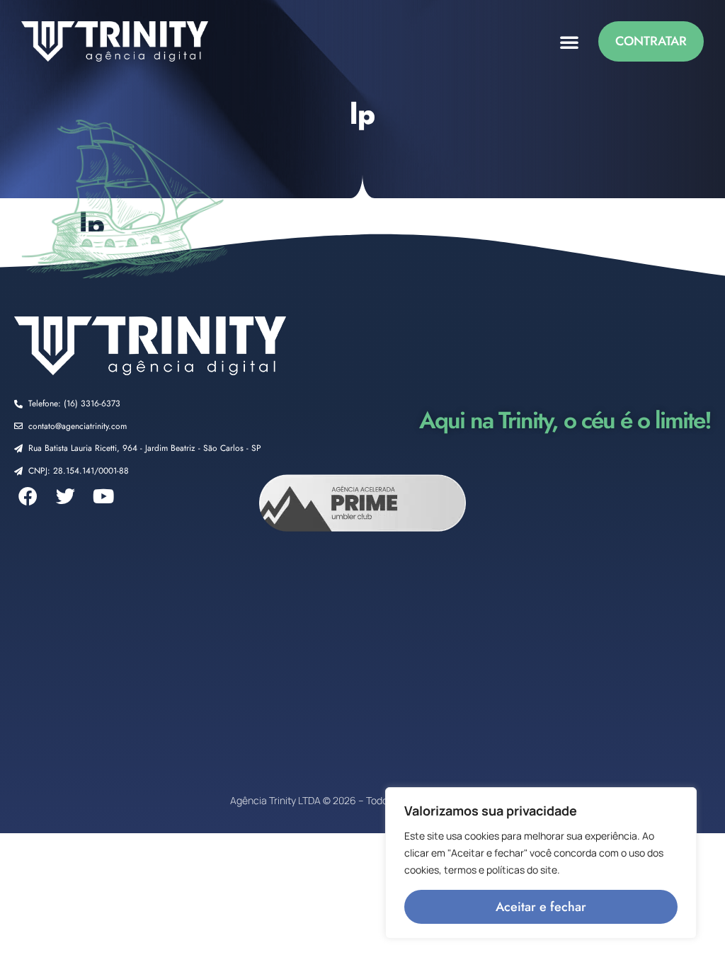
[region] (541, 863)
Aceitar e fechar (541, 907)
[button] (569, 42)
